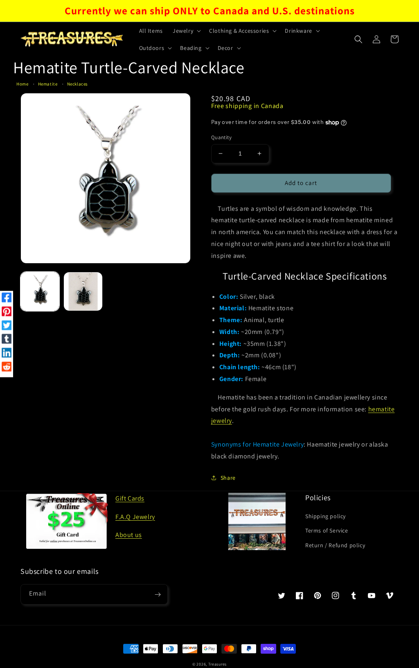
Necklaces (77, 84)
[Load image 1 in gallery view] (39, 291)
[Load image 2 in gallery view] (82, 291)
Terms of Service (326, 530)
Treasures (217, 664)
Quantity (221, 137)
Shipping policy (325, 516)
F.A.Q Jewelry (135, 516)
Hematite (48, 84)
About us (128, 534)
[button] (186, 30)
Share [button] (228, 477)
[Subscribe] (157, 594)
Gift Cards (129, 498)
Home (22, 84)
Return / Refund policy (335, 545)
